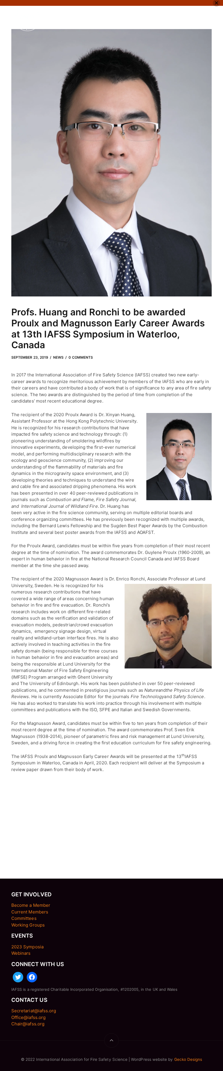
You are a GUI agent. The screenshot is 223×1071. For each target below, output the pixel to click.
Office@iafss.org (28, 1017)
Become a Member (30, 905)
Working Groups (28, 925)
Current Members (29, 912)
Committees (24, 918)
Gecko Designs (188, 1059)
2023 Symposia (27, 947)
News (58, 357)
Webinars (20, 953)
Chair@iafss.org (27, 1024)
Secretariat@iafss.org (33, 1010)
